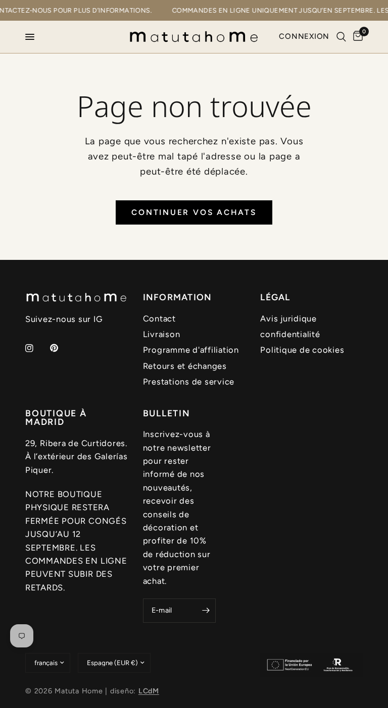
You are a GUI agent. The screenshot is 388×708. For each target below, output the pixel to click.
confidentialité (290, 334)
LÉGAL (275, 297)
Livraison (161, 334)
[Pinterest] (61, 348)
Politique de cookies (302, 350)
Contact (159, 318)
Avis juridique (288, 318)
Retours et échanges (185, 366)
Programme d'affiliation (191, 350)
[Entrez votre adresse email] (206, 610)
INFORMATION (177, 297)
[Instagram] (36, 348)
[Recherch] (341, 37)
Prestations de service (188, 381)
